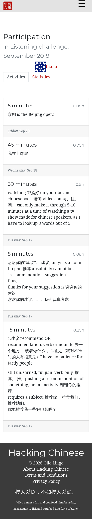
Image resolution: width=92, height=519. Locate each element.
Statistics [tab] (41, 77)
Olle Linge (53, 463)
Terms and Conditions (46, 475)
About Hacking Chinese (46, 469)
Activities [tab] (16, 77)
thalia (51, 66)
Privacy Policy (46, 481)
